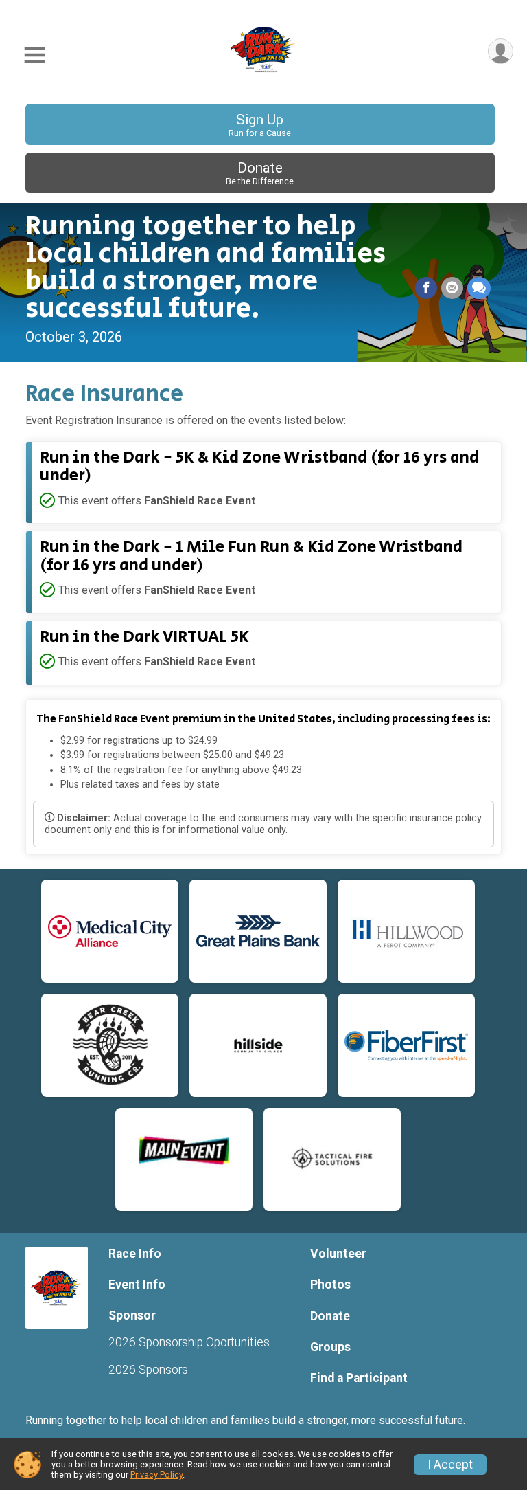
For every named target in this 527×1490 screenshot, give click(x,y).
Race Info (134, 1253)
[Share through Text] (479, 288)
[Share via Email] (452, 288)
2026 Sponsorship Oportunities (189, 1342)
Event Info (136, 1284)
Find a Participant (359, 1378)
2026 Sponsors (148, 1370)
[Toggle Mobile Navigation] (34, 55)
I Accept (450, 1464)
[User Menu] (500, 51)
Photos (330, 1284)
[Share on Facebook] (426, 288)
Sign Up (260, 124)
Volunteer (338, 1253)
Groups (330, 1347)
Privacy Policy (156, 1474)
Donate (260, 172)
